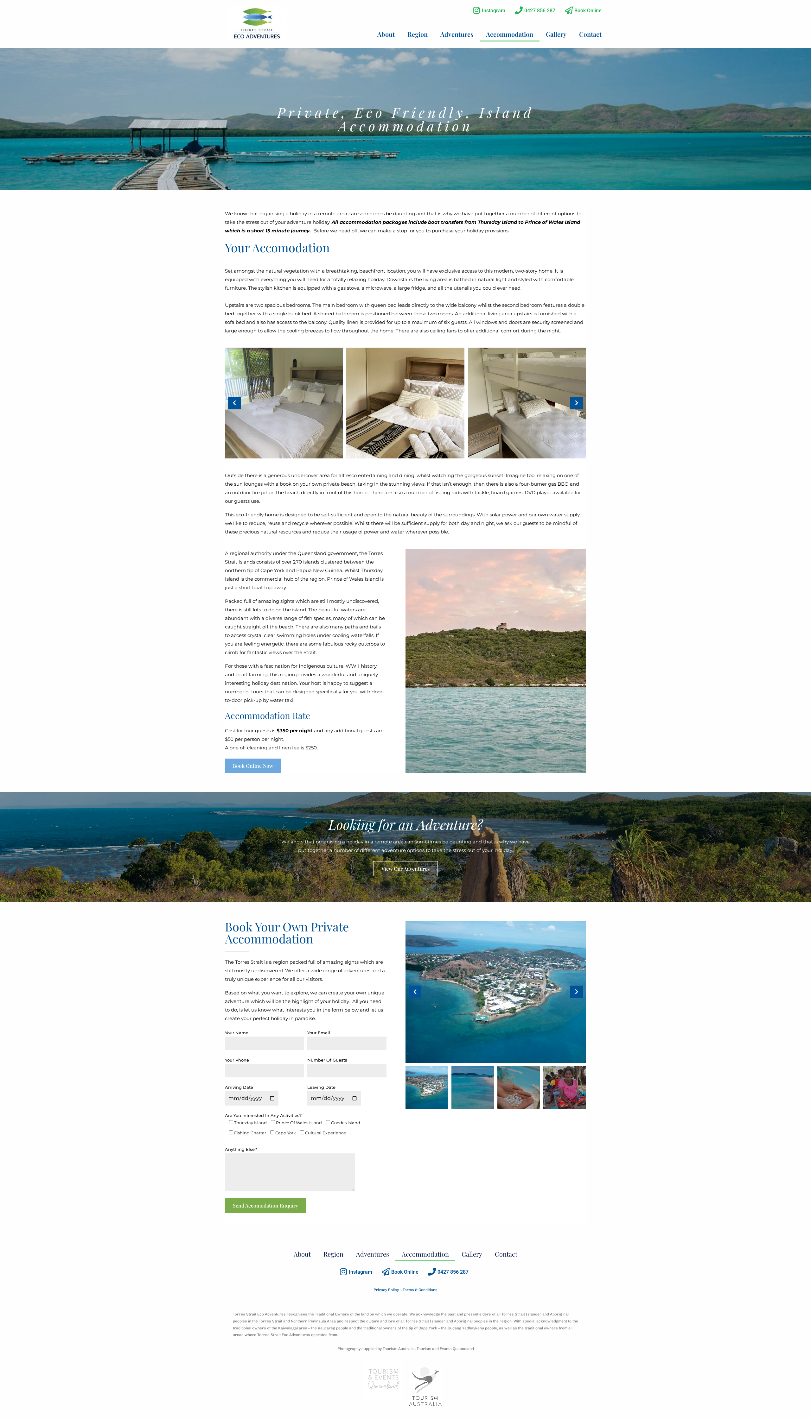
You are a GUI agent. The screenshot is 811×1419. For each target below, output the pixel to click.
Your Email (318, 1032)
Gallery (556, 34)
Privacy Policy (386, 1290)
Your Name (236, 1032)
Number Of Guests (327, 1060)
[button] (234, 403)
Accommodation (509, 34)
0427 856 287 (539, 11)
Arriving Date (239, 1087)
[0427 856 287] (519, 10)
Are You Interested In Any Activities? (292, 1124)
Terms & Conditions (420, 1290)
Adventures (456, 34)
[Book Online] (569, 10)
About (386, 34)
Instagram (493, 11)
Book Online (588, 11)
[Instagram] (476, 10)
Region (417, 34)
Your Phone (237, 1060)
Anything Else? (241, 1149)
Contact (590, 34)
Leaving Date (321, 1087)
